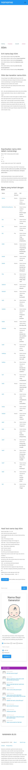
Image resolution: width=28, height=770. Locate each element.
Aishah (3, 256)
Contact (3, 745)
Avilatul (23, 43)
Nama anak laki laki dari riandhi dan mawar (15, 685)
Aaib (3, 429)
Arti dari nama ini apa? (12, 673)
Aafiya (3, 406)
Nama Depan (7, 643)
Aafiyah (3, 413)
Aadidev (4, 309)
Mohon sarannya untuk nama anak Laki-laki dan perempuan (15, 679)
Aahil (3, 422)
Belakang (20, 643)
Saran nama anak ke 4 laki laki (14, 722)
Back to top (22, 742)
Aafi (3, 374)
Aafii (3, 394)
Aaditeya (4, 353)
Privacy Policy (9, 745)
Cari (24, 588)
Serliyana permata (11, 711)
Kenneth (17, 43)
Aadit (3, 344)
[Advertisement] (14, 22)
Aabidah (4, 291)
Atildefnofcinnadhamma (7, 207)
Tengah (14, 643)
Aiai (3, 219)
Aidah (3, 244)
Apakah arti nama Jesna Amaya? (15, 700)
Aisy (3, 274)
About (15, 742)
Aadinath (4, 328)
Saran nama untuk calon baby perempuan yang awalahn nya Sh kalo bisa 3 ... (14, 696)
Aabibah (4, 284)
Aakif (3, 439)
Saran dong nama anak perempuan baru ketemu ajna (15, 717)
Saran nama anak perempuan (14, 689)
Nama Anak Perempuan (13, 706)
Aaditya (3, 362)
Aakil (3, 471)
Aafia (3, 383)
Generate (7, 656)
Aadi (3, 300)
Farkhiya (3, 43)
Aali (3, 484)
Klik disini (4, 579)
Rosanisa (10, 43)
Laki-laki (6, 650)
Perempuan (6, 652)
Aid (2, 233)
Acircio (3, 198)
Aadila (3, 321)
